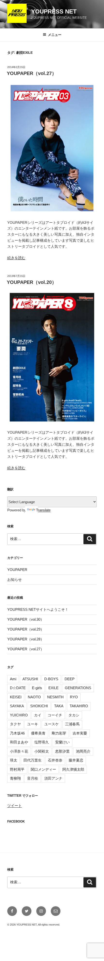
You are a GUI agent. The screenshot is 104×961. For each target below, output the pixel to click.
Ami (13, 679)
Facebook (16, 821)
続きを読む (16, 258)
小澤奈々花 (19, 751)
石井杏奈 (55, 760)
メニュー (54, 35)
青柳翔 (15, 778)
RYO (74, 697)
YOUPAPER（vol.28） (25, 639)
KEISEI (16, 697)
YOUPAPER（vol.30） (25, 619)
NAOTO (34, 697)
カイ (37, 715)
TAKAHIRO (79, 706)
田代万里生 (32, 760)
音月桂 (32, 778)
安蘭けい (62, 742)
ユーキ (32, 724)
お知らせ (14, 579)
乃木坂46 (17, 733)
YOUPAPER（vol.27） (32, 73)
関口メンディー (43, 769)
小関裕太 (41, 751)
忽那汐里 (62, 751)
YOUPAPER (17, 570)
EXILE (53, 688)
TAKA (58, 706)
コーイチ (55, 715)
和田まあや (19, 742)
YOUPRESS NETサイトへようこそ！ (37, 609)
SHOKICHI (39, 706)
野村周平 (17, 769)
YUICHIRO (19, 715)
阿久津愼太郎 (73, 769)
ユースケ (51, 724)
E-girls (37, 688)
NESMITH (55, 697)
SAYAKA (17, 706)
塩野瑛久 (41, 742)
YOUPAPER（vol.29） (25, 629)
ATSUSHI (30, 679)
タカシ (73, 715)
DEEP (69, 679)
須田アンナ (53, 778)
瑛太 (13, 760)
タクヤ (15, 724)
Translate (43, 510)
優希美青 (38, 733)
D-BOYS (51, 679)
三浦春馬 (72, 724)
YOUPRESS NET (54, 11)
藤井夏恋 (76, 760)
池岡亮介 (83, 751)
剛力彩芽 (59, 733)
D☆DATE (18, 688)
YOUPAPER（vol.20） (32, 282)
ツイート (14, 805)
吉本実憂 (80, 733)
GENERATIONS (78, 688)
